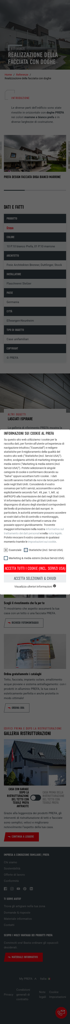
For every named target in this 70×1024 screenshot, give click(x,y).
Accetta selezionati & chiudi (35, 578)
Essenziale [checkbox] (15, 550)
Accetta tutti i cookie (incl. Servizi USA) (35, 568)
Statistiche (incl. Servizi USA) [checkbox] (46, 550)
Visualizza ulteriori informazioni (33, 586)
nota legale (55, 533)
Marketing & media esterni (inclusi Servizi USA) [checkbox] (36, 558)
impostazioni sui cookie (42, 541)
